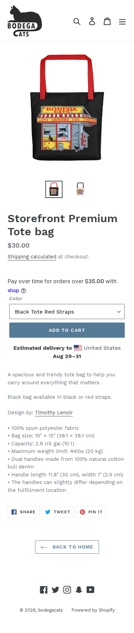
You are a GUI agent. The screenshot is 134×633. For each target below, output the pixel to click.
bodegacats (50, 610)
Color (15, 298)
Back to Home (72, 547)
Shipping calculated (32, 257)
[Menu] (122, 21)
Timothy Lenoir (54, 412)
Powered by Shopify (93, 610)
